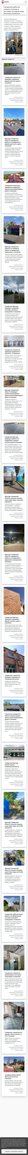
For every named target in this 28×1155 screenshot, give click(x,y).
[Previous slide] (6, 43)
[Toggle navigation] (26, 1)
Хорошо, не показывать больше (14, 1151)
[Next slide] (21, 43)
